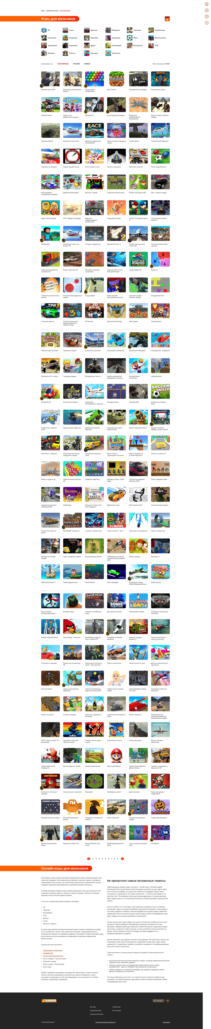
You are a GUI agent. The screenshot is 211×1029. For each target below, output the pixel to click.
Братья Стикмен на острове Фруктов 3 (136, 454)
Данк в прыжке (134, 792)
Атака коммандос (135, 740)
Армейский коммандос (137, 348)
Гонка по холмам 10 (158, 453)
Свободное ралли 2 (114, 792)
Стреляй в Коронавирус (159, 505)
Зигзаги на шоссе (47, 714)
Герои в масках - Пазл (115, 531)
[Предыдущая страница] (88, 858)
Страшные (73, 45)
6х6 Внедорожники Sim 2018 (115, 844)
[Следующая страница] (122, 858)
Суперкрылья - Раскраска (160, 350)
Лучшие (76, 64)
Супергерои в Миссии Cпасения (159, 689)
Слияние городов (69, 714)
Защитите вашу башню (93, 556)
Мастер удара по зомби (71, 766)
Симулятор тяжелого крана (48, 531)
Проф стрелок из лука (137, 663)
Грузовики (116, 38)
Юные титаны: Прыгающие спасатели (115, 454)
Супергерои (52, 45)
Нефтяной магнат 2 (48, 582)
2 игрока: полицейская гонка (93, 612)
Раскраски (73, 38)
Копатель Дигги (46, 689)
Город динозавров (69, 376)
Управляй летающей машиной (114, 636)
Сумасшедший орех (70, 582)
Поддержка (166, 1022)
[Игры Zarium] (49, 1000)
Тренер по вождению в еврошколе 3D (159, 767)
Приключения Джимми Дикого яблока (137, 767)
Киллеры (94, 53)
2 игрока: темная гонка (93, 531)
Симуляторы (160, 30)
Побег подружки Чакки (159, 479)
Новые (87, 64)
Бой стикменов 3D (135, 505)
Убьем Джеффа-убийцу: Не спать (138, 689)
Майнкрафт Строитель (71, 529)
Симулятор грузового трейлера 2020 (48, 506)
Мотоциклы (138, 45)
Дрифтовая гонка (113, 505)
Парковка (94, 38)
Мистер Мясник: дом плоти (92, 844)
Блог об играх (116, 1010)
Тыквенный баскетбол (159, 817)
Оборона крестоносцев (49, 350)
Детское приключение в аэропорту (159, 664)
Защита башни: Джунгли (72, 428)
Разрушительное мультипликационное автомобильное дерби (159, 716)
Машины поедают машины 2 (135, 638)
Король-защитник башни (138, 428)
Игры (43, 11)
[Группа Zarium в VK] (167, 1000)
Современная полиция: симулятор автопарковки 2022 (116, 558)
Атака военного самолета (72, 792)
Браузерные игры (52, 11)
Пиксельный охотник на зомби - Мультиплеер (93, 664)
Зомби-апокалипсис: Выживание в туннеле (115, 377)
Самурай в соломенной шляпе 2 (93, 818)
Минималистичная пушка (50, 817)
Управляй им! (46, 400)
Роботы (72, 53)
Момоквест (89, 792)
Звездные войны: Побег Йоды (115, 480)
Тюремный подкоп (69, 350)
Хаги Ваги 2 (155, 556)
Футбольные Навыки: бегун (158, 403)
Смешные (137, 30)
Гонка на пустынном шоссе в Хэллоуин (158, 638)
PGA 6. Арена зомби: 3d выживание (49, 741)
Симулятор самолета (93, 348)
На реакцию (116, 45)
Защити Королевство (92, 766)
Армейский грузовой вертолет (92, 428)
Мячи (136, 38)
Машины (94, 30)
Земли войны (90, 582)
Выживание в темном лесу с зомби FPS (93, 638)
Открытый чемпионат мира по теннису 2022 (93, 689)
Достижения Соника (114, 611)
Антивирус (155, 841)
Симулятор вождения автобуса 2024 (137, 480)
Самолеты (116, 53)
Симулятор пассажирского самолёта (94, 403)
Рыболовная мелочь (114, 740)
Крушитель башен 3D (71, 843)
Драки (93, 45)
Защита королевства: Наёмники (70, 687)
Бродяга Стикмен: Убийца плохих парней (159, 426)
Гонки (71, 30)
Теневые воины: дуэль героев (93, 741)
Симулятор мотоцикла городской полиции (71, 454)
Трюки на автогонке (114, 663)
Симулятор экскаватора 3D (71, 664)
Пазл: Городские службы (72, 556)
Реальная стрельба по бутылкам (93, 715)
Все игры (93, 1007)
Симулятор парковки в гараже (137, 816)
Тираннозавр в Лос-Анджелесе (48, 767)
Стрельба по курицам (49, 663)
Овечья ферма (134, 556)
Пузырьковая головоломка (52, 950)
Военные (51, 53)
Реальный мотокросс (70, 402)
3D (49, 30)
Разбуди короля (113, 402)
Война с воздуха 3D (48, 479)
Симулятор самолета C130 (49, 428)
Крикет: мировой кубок (49, 637)
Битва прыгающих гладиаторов (157, 792)
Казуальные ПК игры (96, 1014)
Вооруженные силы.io (93, 376)
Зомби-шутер (156, 582)
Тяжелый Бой (134, 402)
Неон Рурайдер (112, 582)
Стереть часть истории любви (115, 689)
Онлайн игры (116, 1007)
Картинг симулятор (158, 531)
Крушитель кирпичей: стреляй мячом (71, 741)
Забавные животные (92, 479)
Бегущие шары (68, 611)
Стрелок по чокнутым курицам (49, 790)
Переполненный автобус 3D (72, 480)
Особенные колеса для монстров (159, 612)
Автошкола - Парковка (49, 453)
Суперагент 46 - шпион (49, 376)
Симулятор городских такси (93, 452)
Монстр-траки (160, 38)
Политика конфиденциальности (105, 1022)
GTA (156, 45)
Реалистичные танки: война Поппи (114, 428)
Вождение (116, 30)
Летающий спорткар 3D (115, 350)
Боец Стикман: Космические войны (48, 612)
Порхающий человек (136, 611)
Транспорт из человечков (138, 531)
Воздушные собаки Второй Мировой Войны (137, 581)
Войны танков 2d (135, 714)
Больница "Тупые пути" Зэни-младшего (93, 506)
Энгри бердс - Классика (71, 637)
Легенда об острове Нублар (48, 557)
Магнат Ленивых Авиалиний (157, 741)
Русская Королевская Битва (49, 842)
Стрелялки (52, 38)
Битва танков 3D (113, 817)
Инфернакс (67, 505)
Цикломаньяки (156, 376)
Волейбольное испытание (134, 377)
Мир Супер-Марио (114, 766)
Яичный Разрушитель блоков (71, 818)
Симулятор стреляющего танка (116, 715)
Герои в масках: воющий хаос (138, 844)
